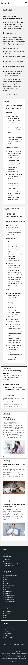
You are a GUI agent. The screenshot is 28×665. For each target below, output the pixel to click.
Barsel (6, 577)
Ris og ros (14, 646)
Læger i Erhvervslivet (11, 95)
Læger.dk (5, 9)
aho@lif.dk (8, 381)
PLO (6, 617)
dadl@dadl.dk (9, 560)
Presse (6, 635)
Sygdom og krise (9, 597)
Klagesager (7, 587)
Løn (5, 589)
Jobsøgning (7, 583)
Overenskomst (8, 591)
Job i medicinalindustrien (9, 12)
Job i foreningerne (9, 637)
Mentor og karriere (7, 10)
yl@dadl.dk (20, 44)
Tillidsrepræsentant (9, 599)
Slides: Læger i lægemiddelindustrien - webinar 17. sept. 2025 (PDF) (13, 405)
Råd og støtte (12, 9)
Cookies (22, 644)
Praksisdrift (7, 593)
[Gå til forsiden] (5, 3)
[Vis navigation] (25, 3)
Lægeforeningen (9, 611)
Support (5, 644)
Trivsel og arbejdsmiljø (10, 601)
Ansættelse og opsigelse (11, 575)
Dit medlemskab (9, 627)
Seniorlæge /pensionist (10, 595)
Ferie (6, 581)
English (10, 644)
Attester (7, 579)
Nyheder (7, 631)
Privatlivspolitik (16, 644)
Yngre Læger (8, 613)
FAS (6, 615)
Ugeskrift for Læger (9, 629)
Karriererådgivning (9, 585)
